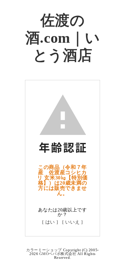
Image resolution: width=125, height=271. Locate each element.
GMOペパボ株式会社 (57, 254)
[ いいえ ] (72, 222)
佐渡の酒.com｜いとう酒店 (62, 37)
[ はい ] (50, 222)
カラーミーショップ (44, 250)
